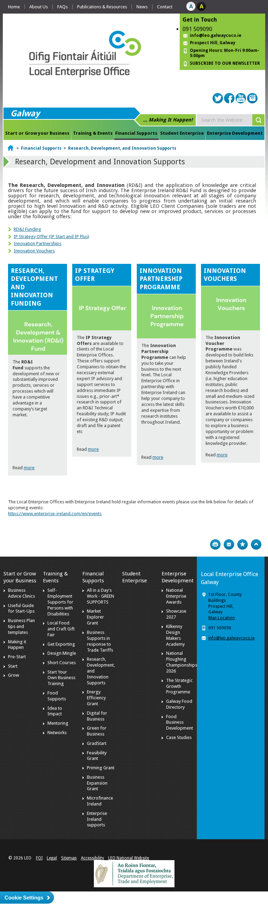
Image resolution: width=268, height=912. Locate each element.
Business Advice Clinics (21, 593)
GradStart (96, 743)
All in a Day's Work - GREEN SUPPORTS (100, 596)
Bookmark (242, 544)
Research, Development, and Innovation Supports (122, 148)
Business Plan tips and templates (21, 626)
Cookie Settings (24, 898)
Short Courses (61, 662)
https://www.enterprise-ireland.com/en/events (55, 513)
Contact (164, 6)
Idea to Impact (54, 711)
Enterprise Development (235, 133)
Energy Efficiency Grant (96, 697)
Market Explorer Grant (95, 617)
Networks (57, 732)
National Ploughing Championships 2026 (181, 662)
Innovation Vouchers (34, 250)
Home (14, 6)
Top (256, 544)
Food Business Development (179, 722)
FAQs (62, 6)
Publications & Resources (102, 6)
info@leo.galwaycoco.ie (215, 35)
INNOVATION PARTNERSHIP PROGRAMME (161, 279)
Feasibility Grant (96, 755)
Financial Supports (136, 133)
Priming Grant (100, 767)
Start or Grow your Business (37, 133)
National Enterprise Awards (176, 596)
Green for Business (96, 731)
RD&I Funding (27, 229)
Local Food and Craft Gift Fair (61, 628)
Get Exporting (61, 644)
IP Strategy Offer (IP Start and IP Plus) (51, 236)
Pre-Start (17, 656)
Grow (13, 675)
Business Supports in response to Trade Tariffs (100, 641)
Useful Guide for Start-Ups (21, 608)
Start (12, 666)
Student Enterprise (182, 133)
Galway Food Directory (179, 704)
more (29, 467)
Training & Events (93, 133)
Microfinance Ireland (100, 801)
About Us (38, 6)
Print (215, 544)
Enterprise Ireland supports (97, 819)
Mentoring (57, 723)
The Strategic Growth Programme (179, 686)
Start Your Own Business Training (61, 677)
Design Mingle (61, 653)
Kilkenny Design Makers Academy (175, 635)
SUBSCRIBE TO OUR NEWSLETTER (225, 63)
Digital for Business (97, 716)
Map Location (221, 617)
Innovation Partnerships (37, 243)
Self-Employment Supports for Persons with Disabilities (60, 602)
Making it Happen (17, 644)
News (142, 6)
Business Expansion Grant (97, 783)
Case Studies (179, 737)
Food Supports (56, 695)
